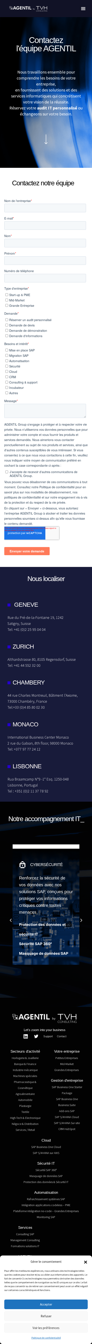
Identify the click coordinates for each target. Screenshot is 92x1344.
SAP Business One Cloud (46, 1147)
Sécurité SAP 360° (35, 944)
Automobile (25, 1100)
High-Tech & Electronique (25, 1118)
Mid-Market (67, 1064)
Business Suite (67, 1105)
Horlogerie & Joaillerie (25, 1058)
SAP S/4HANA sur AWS (46, 1153)
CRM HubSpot (66, 1129)
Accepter (46, 1304)
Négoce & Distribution (25, 1124)
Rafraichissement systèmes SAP (46, 1199)
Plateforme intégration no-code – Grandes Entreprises (46, 1211)
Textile (25, 1112)
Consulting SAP (25, 1234)
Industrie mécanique (25, 1070)
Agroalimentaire (25, 1094)
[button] (85, 1262)
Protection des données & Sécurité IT (46, 1182)
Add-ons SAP (67, 1111)
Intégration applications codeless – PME (46, 1205)
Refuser (46, 1316)
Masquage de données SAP (43, 953)
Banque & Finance (25, 1064)
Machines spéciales (25, 1076)
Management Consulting (25, 1240)
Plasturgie (25, 1106)
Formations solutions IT (25, 1246)
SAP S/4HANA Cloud (67, 1117)
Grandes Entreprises (66, 1070)
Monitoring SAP (46, 1217)
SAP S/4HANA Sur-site (67, 1123)
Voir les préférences (46, 1328)
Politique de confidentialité (46, 1337)
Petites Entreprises (67, 1058)
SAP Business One (67, 1099)
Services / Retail (25, 1130)
